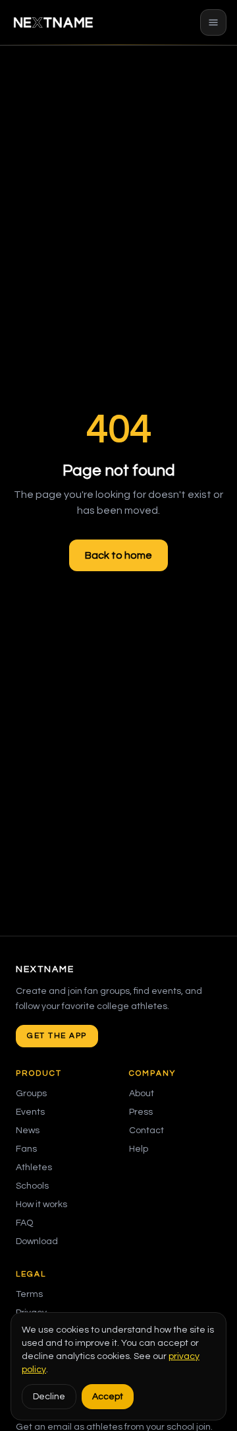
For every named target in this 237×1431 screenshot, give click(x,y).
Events (30, 1112)
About (141, 1093)
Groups (31, 1093)
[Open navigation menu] (213, 22)
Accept (107, 1396)
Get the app (57, 1035)
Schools (32, 1186)
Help (138, 1149)
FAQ (24, 1223)
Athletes (34, 1167)
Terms (29, 1294)
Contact (146, 1130)
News (28, 1130)
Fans (26, 1149)
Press (141, 1112)
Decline (49, 1396)
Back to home (118, 555)
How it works (41, 1204)
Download (37, 1241)
